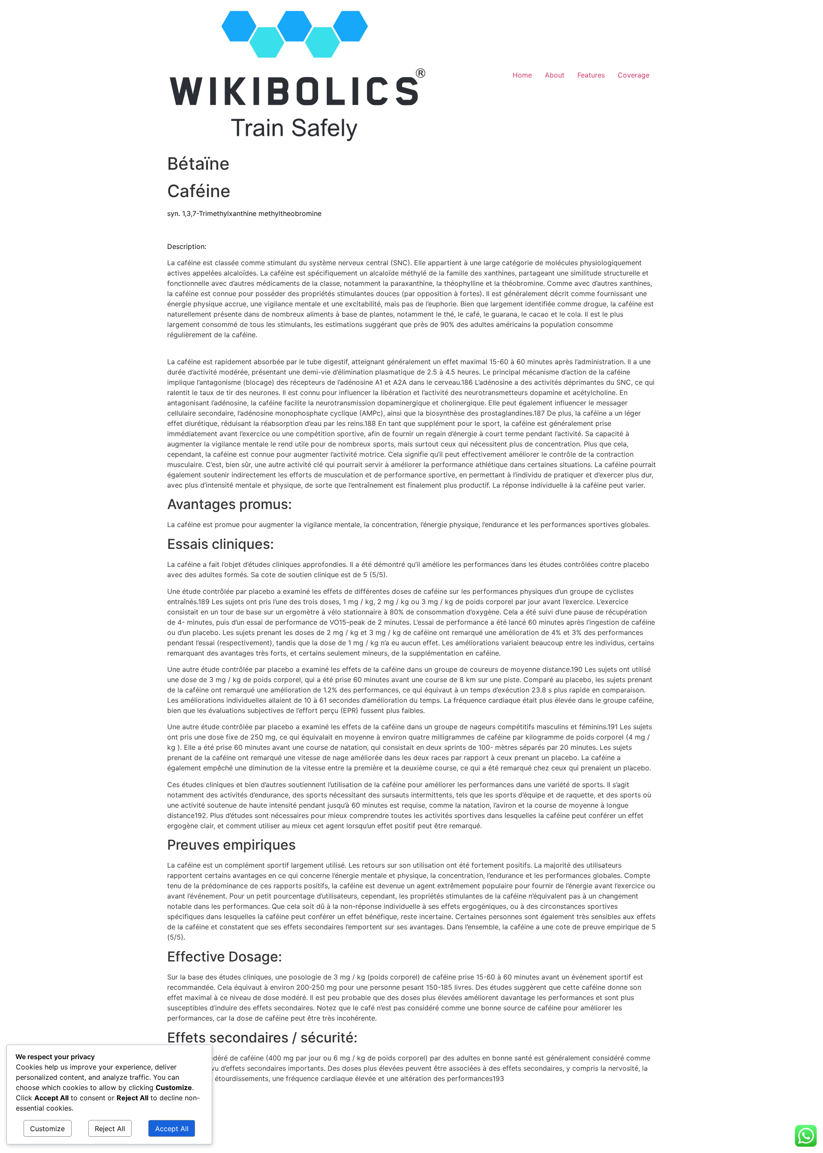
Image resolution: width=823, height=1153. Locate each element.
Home (522, 75)
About (555, 75)
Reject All (110, 1128)
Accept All (172, 1128)
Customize (47, 1128)
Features (591, 75)
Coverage (633, 75)
